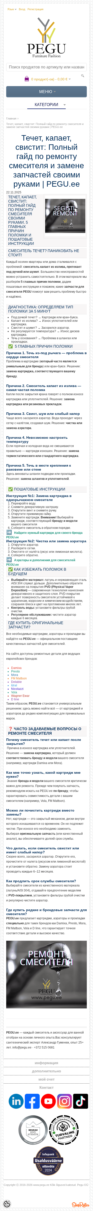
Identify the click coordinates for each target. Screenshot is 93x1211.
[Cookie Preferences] (6, 1204)
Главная (11, 118)
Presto (15, 671)
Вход (22, 9)
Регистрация (35, 9)
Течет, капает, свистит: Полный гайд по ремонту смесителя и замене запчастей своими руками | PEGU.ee (45, 125)
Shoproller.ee (80, 1204)
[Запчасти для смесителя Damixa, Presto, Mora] (46, 1007)
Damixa (16, 668)
